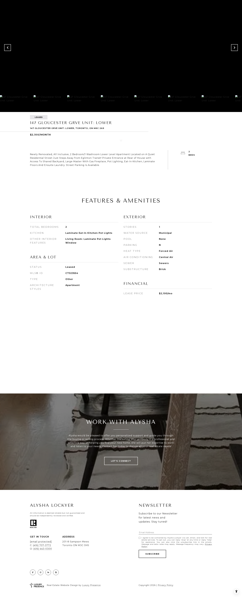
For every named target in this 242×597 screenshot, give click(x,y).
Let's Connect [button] (121, 461)
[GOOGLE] (56, 572)
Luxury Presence (91, 585)
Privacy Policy (165, 585)
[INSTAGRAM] (40, 572)
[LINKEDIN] (48, 572)
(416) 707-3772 (42, 545)
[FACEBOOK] (33, 572)
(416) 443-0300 (42, 548)
